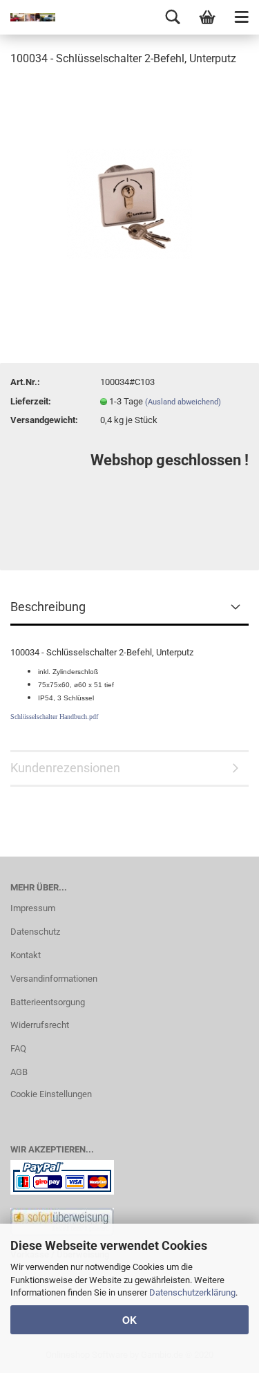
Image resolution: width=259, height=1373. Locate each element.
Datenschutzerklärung (192, 1292)
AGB (19, 1072)
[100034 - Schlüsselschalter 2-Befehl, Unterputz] (129, 182)
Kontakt (25, 955)
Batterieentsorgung (47, 1002)
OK (129, 1320)
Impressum (32, 908)
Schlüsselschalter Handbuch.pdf (54, 716)
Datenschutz (35, 931)
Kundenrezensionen (65, 767)
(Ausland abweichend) (183, 402)
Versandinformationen (53, 978)
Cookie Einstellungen (51, 1094)
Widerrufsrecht (39, 1025)
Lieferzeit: (30, 401)
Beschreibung (48, 606)
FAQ (18, 1048)
